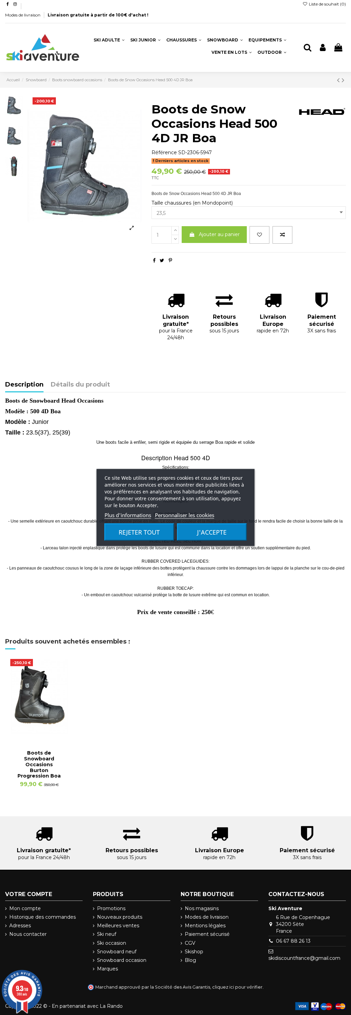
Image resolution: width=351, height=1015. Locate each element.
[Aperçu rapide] (48, 731)
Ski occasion (111, 943)
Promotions (111, 908)
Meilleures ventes (118, 925)
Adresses (20, 925)
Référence (164, 152)
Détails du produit (80, 384)
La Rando (111, 1006)
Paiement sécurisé (207, 934)
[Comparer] (39, 731)
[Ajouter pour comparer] (282, 235)
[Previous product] (339, 80)
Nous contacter (28, 934)
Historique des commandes (42, 917)
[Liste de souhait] (259, 235)
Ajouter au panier (219, 234)
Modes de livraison (23, 14)
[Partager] (154, 260)
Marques (107, 969)
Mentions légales (205, 925)
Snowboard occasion (121, 960)
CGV (190, 943)
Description (24, 384)
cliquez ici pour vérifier (237, 987)
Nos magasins (202, 908)
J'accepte (212, 532)
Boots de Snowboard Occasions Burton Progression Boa (39, 764)
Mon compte (25, 908)
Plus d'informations (128, 515)
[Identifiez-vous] (322, 47)
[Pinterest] (170, 260)
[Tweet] (162, 260)
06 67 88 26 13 (293, 941)
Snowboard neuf (116, 952)
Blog (190, 960)
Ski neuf (106, 934)
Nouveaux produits (119, 917)
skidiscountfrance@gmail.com (304, 958)
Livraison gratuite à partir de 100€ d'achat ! (98, 14)
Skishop (194, 952)
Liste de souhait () (327, 4)
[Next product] (343, 80)
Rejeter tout (139, 532)
